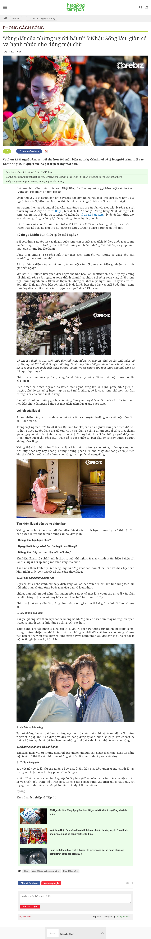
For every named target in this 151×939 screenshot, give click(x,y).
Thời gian (108, 916)
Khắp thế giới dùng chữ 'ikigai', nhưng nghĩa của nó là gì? (35, 181)
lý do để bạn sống (92, 214)
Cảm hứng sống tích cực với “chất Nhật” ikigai (29, 172)
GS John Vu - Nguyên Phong (41, 18)
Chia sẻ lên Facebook (29, 151)
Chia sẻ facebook (29, 883)
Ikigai (58, 211)
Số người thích (123, 916)
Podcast (16, 18)
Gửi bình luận (30, 907)
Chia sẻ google (51, 883)
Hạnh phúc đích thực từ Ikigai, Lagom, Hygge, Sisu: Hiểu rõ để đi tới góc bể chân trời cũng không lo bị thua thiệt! (64, 176)
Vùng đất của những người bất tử (46, 871)
